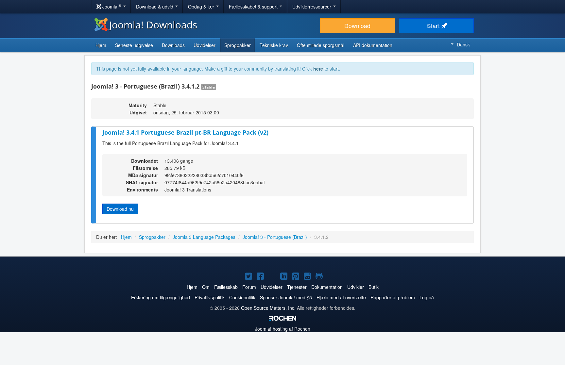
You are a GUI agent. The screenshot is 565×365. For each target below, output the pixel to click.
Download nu (120, 209)
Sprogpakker (237, 45)
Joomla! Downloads (153, 24)
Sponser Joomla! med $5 (286, 297)
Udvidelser (204, 45)
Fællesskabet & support (254, 6)
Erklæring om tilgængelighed (160, 297)
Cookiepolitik (242, 297)
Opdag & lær (201, 6)
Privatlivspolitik (210, 297)
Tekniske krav (274, 45)
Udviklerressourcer (312, 6)
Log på (426, 297)
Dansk (463, 44)
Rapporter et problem (392, 297)
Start (434, 26)
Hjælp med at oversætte (341, 297)
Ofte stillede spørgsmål (320, 45)
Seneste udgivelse (134, 45)
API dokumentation (372, 45)
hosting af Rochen (282, 328)
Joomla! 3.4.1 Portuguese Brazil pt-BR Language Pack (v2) (185, 132)
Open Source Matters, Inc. (268, 308)
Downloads (173, 45)
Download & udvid (155, 6)
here (318, 68)
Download (357, 26)
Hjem (100, 45)
